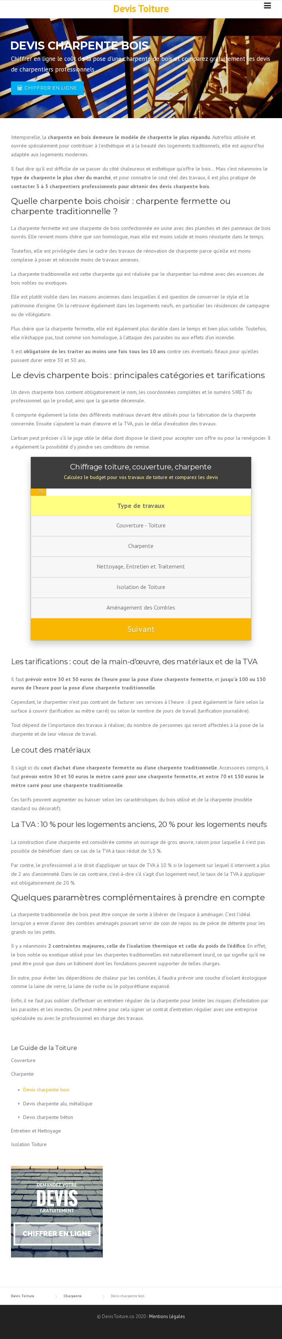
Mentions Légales (167, 1316)
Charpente (140, 545)
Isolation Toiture (29, 1144)
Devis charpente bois (46, 1089)
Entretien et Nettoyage (36, 1130)
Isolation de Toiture (140, 586)
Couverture (23, 1060)
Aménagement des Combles (140, 607)
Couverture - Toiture (141, 525)
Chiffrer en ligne (50, 88)
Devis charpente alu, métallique (58, 1103)
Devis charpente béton (48, 1117)
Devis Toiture (141, 8)
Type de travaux (140, 505)
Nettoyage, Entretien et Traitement (141, 566)
